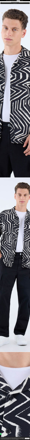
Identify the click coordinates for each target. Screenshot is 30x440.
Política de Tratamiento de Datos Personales (5, 438)
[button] (27, 2)
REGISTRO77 (18, 0)
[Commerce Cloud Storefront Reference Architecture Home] (15, 2)
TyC (22, 0)
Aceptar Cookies (27, 438)
